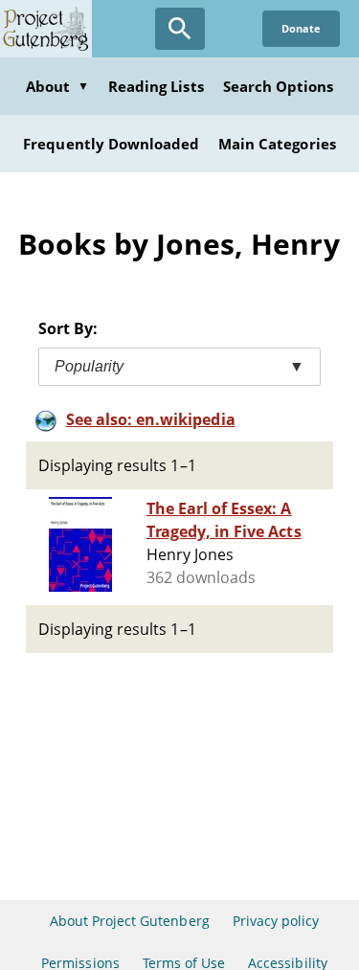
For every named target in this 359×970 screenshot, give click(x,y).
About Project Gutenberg (130, 921)
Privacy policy (276, 921)
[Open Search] (180, 29)
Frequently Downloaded (111, 143)
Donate (301, 28)
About (57, 86)
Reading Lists (156, 86)
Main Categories (277, 143)
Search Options (278, 86)
